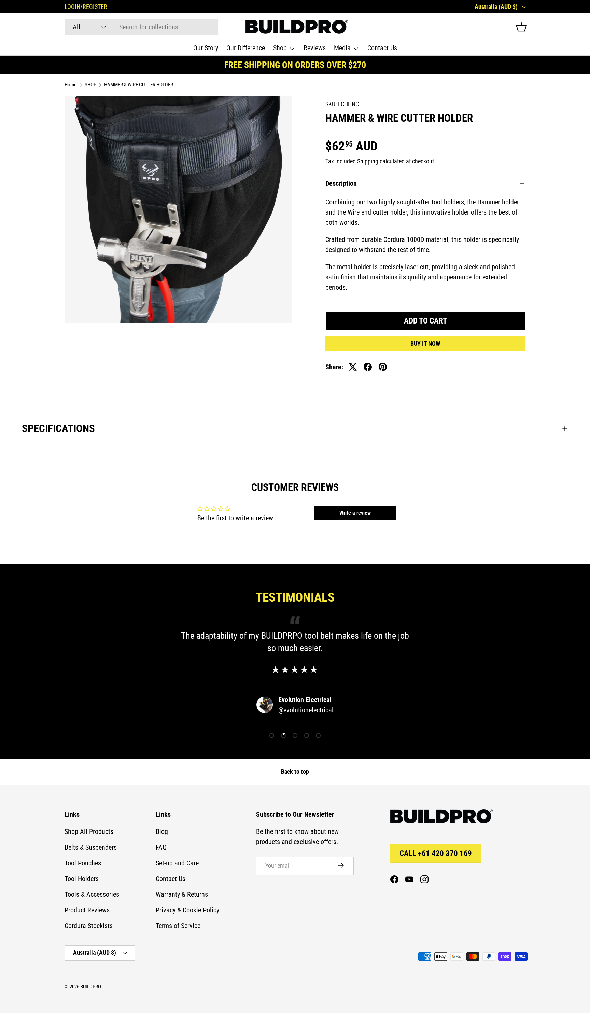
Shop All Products (89, 831)
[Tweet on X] (352, 366)
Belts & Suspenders (91, 847)
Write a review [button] (355, 513)
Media (342, 48)
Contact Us (382, 48)
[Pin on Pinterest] (382, 366)
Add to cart (425, 321)
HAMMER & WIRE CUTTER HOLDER (138, 84)
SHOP (90, 84)
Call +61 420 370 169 (435, 853)
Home (70, 84)
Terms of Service (178, 926)
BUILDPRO (90, 986)
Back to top (295, 771)
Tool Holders (82, 879)
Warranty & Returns (182, 894)
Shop (280, 48)
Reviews (315, 48)
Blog (162, 831)
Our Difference (245, 48)
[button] (521, 27)
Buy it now (425, 343)
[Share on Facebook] (367, 366)
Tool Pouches (83, 863)
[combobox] (141, 27)
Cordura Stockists (89, 926)
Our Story (205, 48)
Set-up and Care (177, 863)
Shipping (367, 161)
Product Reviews (87, 910)
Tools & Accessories (92, 894)
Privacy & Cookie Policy (187, 910)
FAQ (161, 847)
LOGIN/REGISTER (86, 6)
